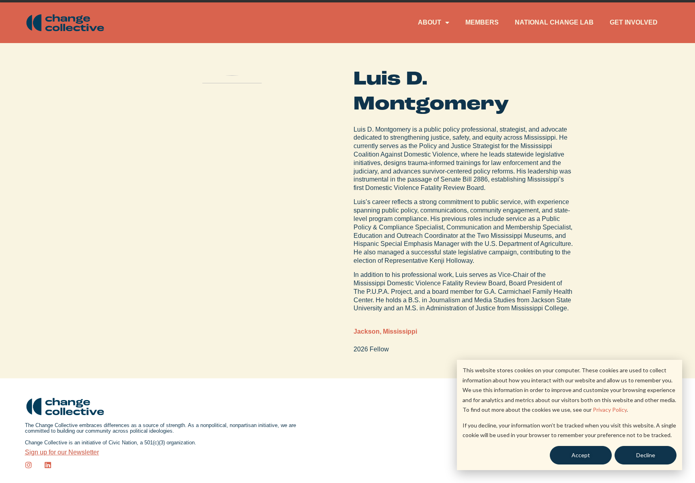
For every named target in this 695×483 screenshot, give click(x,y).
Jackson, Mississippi (385, 331)
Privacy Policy (610, 409)
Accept (581, 455)
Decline (645, 455)
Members (482, 22)
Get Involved (634, 22)
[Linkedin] (47, 465)
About (429, 22)
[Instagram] (28, 465)
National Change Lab (554, 22)
